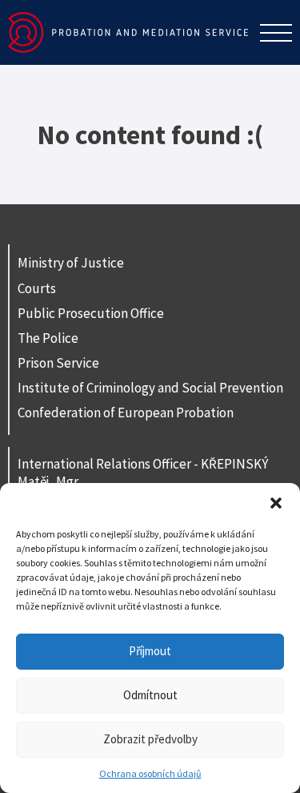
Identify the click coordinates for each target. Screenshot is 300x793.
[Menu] (276, 33)
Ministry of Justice (71, 263)
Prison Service (58, 363)
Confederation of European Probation (126, 412)
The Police (48, 338)
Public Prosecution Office (91, 313)
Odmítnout (150, 694)
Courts (37, 288)
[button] (276, 503)
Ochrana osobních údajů (150, 773)
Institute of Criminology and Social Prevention (150, 387)
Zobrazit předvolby (150, 739)
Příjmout (150, 650)
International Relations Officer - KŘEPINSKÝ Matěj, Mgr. (143, 472)
